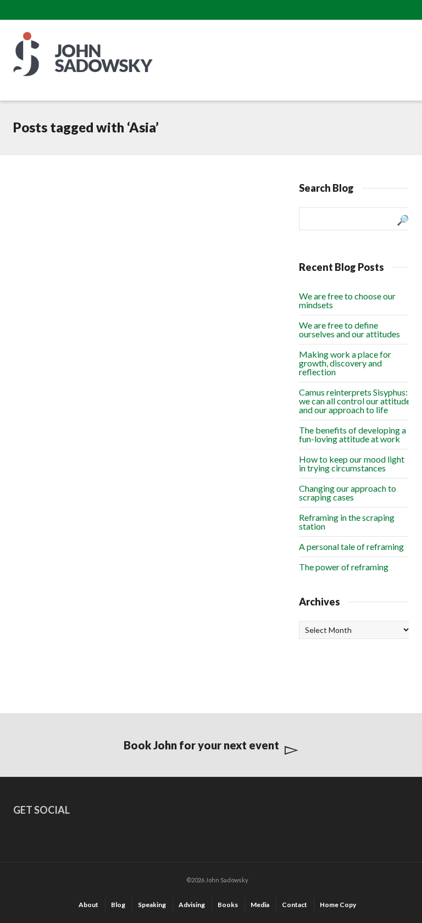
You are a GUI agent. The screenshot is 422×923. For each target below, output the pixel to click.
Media (260, 904)
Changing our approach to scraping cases (347, 492)
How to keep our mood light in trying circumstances (351, 463)
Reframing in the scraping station (347, 521)
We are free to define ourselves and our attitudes (349, 329)
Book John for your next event (201, 745)
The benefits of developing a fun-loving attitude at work (352, 434)
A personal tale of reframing (351, 546)
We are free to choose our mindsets (347, 300)
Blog (118, 904)
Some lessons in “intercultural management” (58, 236)
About (88, 904)
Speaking (152, 904)
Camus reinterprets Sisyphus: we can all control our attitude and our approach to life (354, 401)
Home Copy (338, 904)
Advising (192, 904)
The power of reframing (343, 566)
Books (228, 904)
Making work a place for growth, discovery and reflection (345, 363)
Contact (294, 904)
